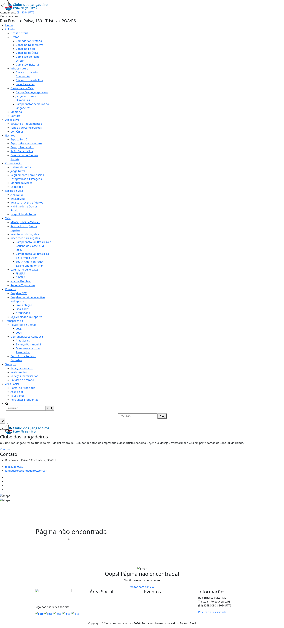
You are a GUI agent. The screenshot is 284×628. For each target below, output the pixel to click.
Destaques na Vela (22, 88)
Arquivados (23, 313)
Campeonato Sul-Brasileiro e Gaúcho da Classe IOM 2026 (33, 246)
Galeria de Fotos (21, 167)
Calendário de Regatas (24, 269)
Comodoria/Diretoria (29, 41)
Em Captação (24, 305)
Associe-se (17, 392)
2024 (19, 332)
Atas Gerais (23, 340)
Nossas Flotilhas (21, 281)
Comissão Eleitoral (27, 64)
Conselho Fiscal (25, 49)
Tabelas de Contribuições (26, 127)
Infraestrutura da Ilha (29, 80)
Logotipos (17, 187)
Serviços (10, 364)
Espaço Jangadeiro (22, 147)
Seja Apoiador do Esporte (26, 317)
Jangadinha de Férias (23, 214)
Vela (8, 218)
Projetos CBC (19, 293)
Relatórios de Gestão (23, 325)
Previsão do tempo (22, 380)
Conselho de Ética (27, 53)
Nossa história (19, 33)
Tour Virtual (18, 396)
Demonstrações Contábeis (27, 336)
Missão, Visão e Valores (25, 222)
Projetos (10, 289)
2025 (19, 329)
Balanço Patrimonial (28, 344)
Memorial (17, 112)
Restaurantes (19, 372)
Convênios (17, 131)
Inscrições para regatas (25, 238)
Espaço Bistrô (19, 139)
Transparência (14, 321)
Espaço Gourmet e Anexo (26, 143)
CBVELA (20, 277)
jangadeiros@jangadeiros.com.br (26, 470)
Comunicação (13, 163)
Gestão (15, 37)
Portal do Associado (23, 388)
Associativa (12, 120)
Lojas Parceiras (25, 84)
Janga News (18, 171)
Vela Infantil (18, 198)
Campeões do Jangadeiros (32, 92)
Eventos (10, 135)
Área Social (12, 384)
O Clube (10, 29)
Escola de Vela (14, 191)
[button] (7, 403)
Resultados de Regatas (25, 234)
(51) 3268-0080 (14, 466)
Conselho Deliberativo (29, 45)
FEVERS (20, 273)
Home (9, 25)
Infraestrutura (19, 68)
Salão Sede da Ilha (22, 151)
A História (17, 194)
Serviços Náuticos (22, 368)
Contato (16, 116)
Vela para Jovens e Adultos (27, 202)
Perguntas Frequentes (24, 399)
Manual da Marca (21, 183)
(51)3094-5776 (25, 12)
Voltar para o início (142, 587)
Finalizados (23, 309)
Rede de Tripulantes (23, 285)
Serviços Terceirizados (24, 376)
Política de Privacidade (212, 612)
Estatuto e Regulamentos (26, 124)
